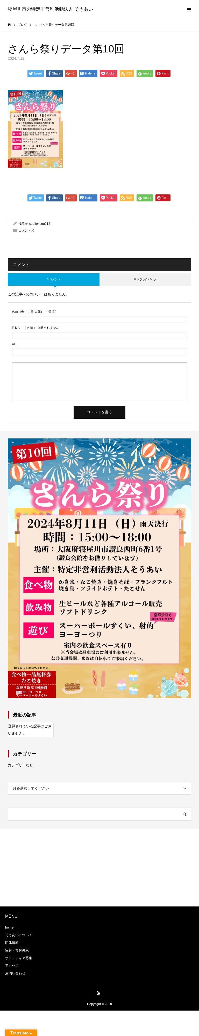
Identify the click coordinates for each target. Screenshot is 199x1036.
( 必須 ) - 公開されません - (36, 327)
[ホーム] (9, 24)
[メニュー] (188, 9)
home (9, 927)
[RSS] (98, 993)
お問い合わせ (15, 973)
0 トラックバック (145, 279)
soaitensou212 (39, 224)
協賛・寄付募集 (17, 950)
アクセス (12, 965)
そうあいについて (18, 935)
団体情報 (12, 943)
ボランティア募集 (18, 958)
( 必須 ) (34, 311)
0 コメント (54, 279)
